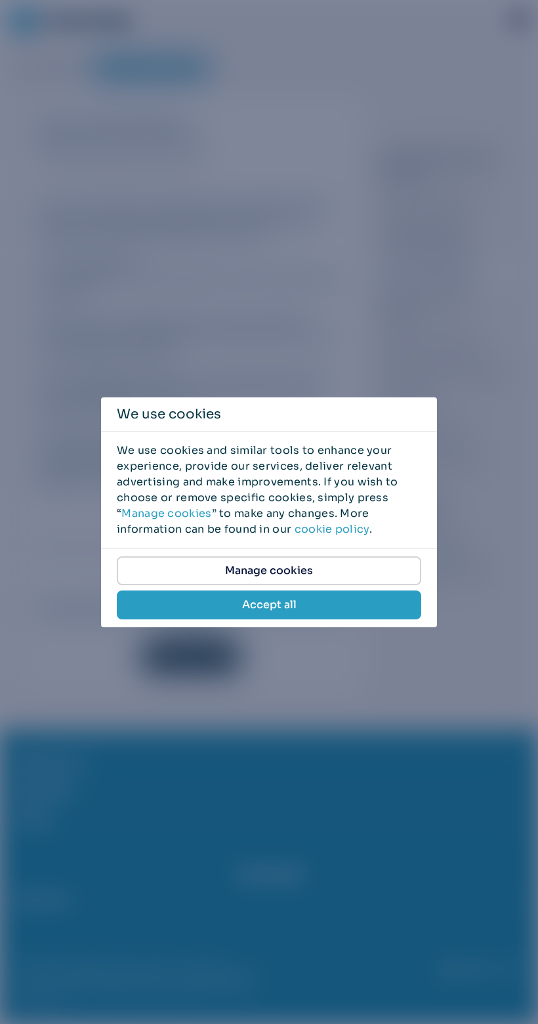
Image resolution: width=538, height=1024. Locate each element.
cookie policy (332, 529)
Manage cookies (166, 513)
